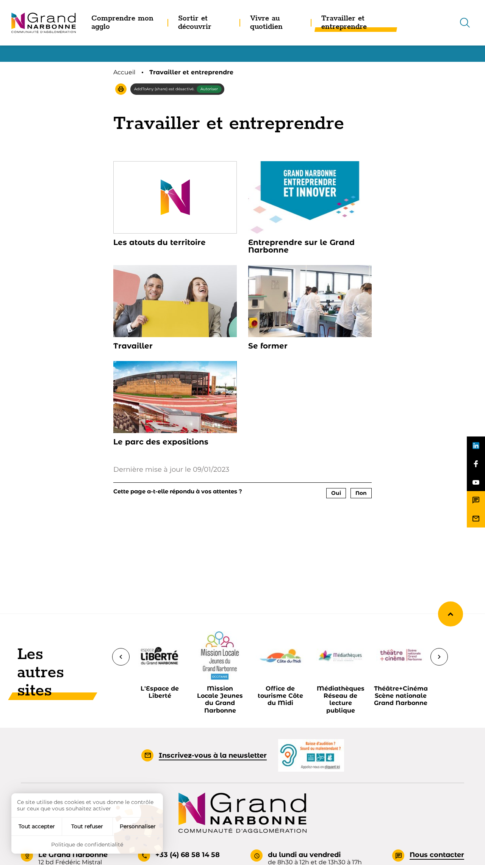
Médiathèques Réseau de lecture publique (341, 699)
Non (361, 493)
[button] (121, 89)
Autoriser (209, 88)
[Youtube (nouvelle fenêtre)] (476, 482)
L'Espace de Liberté (160, 692)
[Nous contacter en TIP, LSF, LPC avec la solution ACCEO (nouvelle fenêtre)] (311, 755)
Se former (268, 346)
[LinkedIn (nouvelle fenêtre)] (476, 445)
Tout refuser (87, 826)
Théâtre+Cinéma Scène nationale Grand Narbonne (401, 695)
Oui (336, 493)
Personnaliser (138, 826)
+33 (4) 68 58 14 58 (187, 855)
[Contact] (476, 500)
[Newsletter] (476, 518)
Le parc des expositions (160, 442)
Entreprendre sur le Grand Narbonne (301, 246)
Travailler (133, 346)
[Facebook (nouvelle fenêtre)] (476, 464)
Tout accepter (37, 826)
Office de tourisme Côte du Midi (280, 695)
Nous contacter (437, 855)
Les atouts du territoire (159, 242)
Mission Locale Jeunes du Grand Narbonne (220, 699)
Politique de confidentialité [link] (87, 844)
